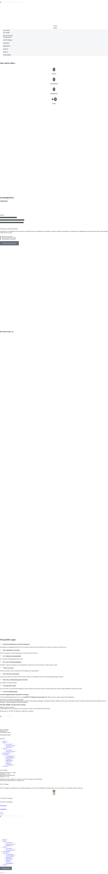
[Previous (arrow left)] (0, 873)
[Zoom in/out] (5, 872)
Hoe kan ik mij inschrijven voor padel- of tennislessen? (16, 644)
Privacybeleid (3, 805)
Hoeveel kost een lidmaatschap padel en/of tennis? (15, 679)
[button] (54, 644)
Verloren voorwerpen (8, 668)
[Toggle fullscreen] (3, 872)
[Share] (2, 872)
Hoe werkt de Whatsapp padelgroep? (12, 662)
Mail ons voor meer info (9, 243)
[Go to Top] (1, 813)
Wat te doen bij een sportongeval (11, 674)
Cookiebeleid (3, 809)
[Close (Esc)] (0, 872)
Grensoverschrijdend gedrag (10, 691)
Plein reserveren (6, 868)
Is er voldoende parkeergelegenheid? (12, 656)
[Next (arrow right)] (2, 873)
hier (56, 676)
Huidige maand (4, 201)
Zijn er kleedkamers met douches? (11, 650)
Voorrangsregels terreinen (9, 685)
